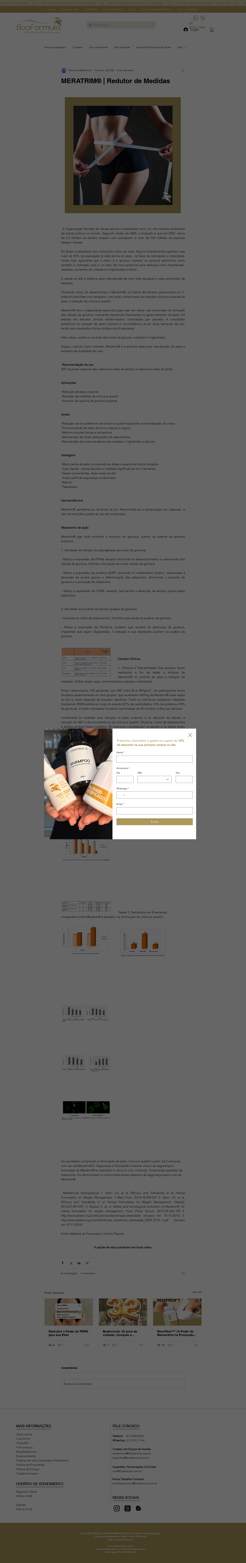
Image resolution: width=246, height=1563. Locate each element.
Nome (120, 752)
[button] (190, 735)
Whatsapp (122, 788)
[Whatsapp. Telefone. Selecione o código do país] (122, 795)
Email (120, 804)
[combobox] (155, 779)
